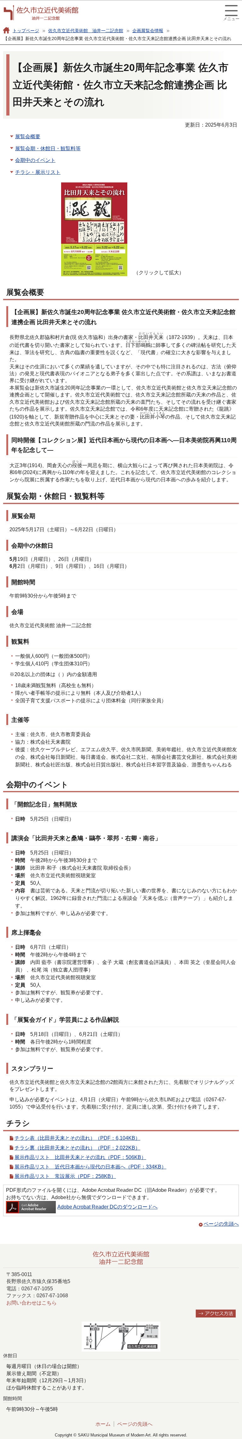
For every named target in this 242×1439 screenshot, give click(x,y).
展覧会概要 (27, 136)
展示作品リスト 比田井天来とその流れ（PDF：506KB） (80, 1157)
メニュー (231, 18)
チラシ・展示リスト (37, 172)
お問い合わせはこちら (31, 1302)
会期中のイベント (35, 160)
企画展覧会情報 (147, 30)
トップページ (26, 30)
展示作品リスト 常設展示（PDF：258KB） (65, 1176)
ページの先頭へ (221, 1224)
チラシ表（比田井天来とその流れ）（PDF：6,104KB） (77, 1138)
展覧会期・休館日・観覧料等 (48, 148)
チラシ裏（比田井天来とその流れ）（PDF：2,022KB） (77, 1148)
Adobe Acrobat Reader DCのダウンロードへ (107, 1207)
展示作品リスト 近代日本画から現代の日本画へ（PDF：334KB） (90, 1166)
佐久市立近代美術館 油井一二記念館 (85, 30)
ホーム (103, 1424)
